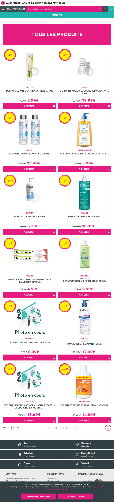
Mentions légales (53, 481)
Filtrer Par (57, 15)
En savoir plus (96, 487)
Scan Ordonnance (16, 9)
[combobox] (63, 9)
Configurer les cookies (38, 496)
